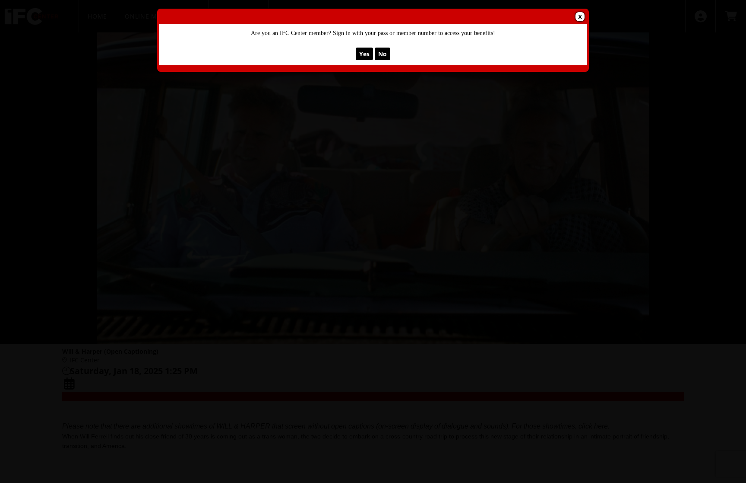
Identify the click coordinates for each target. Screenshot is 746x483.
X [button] (580, 17)
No (382, 54)
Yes (364, 54)
